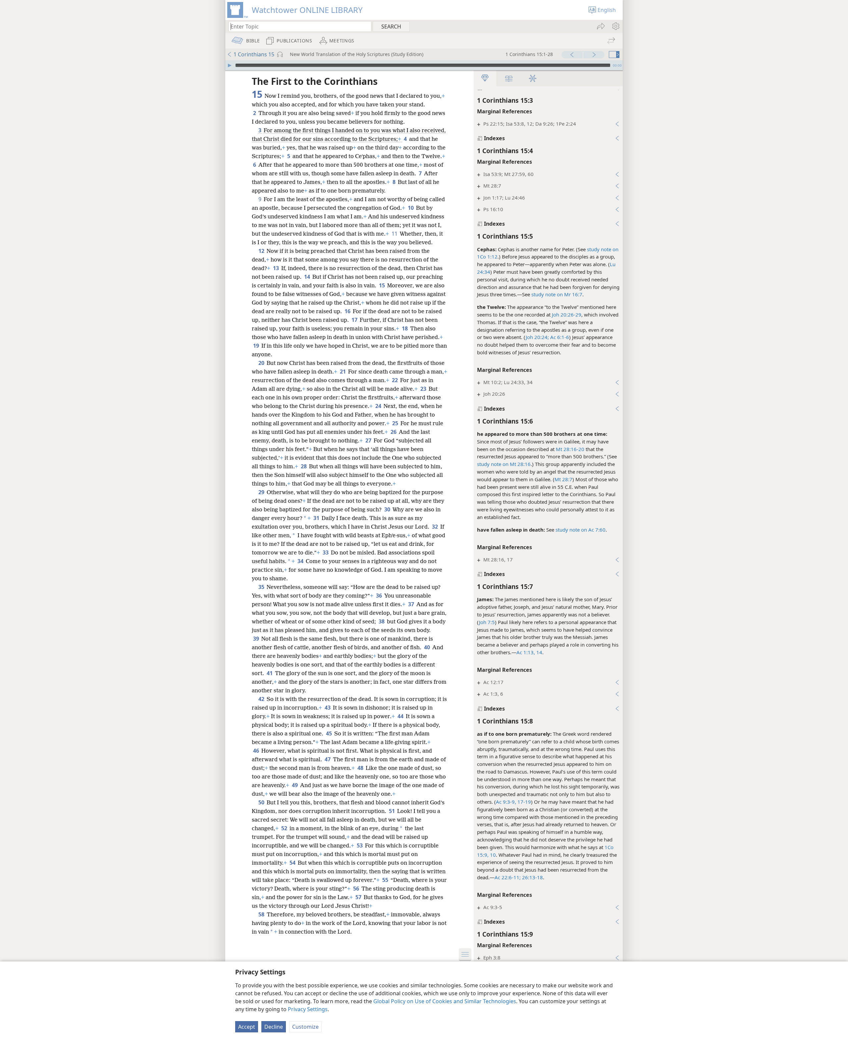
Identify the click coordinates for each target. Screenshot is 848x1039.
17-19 (523, 801)
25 (395, 423)
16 (347, 311)
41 (270, 673)
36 (379, 595)
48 (360, 768)
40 (427, 647)
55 (385, 880)
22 (395, 380)
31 (316, 518)
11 (395, 233)
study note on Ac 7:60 (581, 529)
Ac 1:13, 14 (529, 652)
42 (261, 699)
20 (261, 363)
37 (411, 604)
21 (343, 371)
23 (423, 388)
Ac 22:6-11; (508, 877)
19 (256, 345)
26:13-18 (532, 877)
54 (293, 862)
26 (394, 431)
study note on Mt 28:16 (504, 464)
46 (256, 750)
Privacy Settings (308, 1009)
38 (382, 621)
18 (405, 328)
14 (307, 276)
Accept (246, 1026)
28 (304, 466)
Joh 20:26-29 (566, 314)
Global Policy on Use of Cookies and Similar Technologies (444, 1001)
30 (387, 509)
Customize (305, 1026)
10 (411, 207)
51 (392, 811)
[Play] (229, 65)
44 (401, 716)
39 (256, 638)
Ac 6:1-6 (559, 337)
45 (329, 733)
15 (382, 285)
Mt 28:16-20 (570, 449)
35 (261, 587)
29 (261, 492)
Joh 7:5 (487, 622)
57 (358, 897)
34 (300, 561)
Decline (273, 1026)
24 (378, 406)
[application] (424, 65)
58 (261, 914)
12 (261, 251)
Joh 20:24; (537, 337)
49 (295, 785)
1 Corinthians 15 (254, 54)
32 (435, 526)
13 (276, 268)
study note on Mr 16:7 (556, 294)
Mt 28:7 (563, 479)
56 (356, 888)
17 (354, 319)
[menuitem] (615, 26)
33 (326, 552)
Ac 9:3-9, (506, 801)
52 (284, 828)
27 (368, 440)
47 (328, 759)
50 (261, 802)
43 (328, 707)
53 (360, 845)
